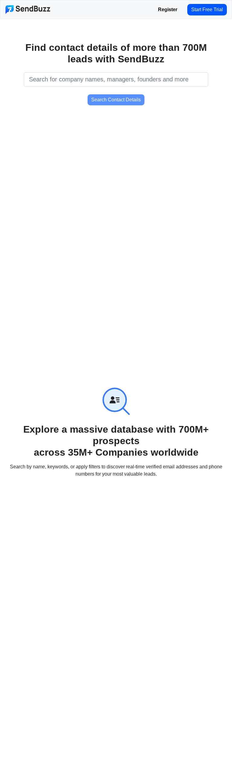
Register (167, 9)
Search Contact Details (116, 99)
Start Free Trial (207, 9)
